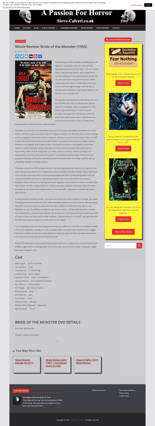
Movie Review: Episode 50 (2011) (24, 361)
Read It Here (123, 83)
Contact (116, 28)
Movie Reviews (102, 28)
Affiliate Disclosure (99, 390)
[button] (56, 28)
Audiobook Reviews (69, 28)
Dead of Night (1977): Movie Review (87, 361)
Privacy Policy (124, 393)
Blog (36, 28)
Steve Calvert (24, 51)
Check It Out (123, 219)
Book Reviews (87, 28)
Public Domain (48, 28)
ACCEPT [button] (148, 5)
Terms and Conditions (127, 390)
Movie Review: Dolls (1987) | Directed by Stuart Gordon (56, 362)
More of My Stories (123, 231)
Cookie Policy (124, 396)
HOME (17, 28)
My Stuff (27, 28)
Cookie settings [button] (137, 5)
